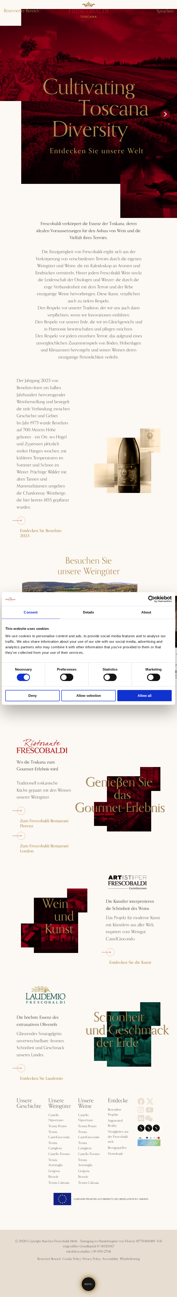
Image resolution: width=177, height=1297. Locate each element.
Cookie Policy (71, 1259)
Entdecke (118, 1100)
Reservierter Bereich (21, 10)
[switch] (66, 677)
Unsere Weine (86, 1103)
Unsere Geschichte (29, 1103)
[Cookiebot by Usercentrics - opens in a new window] (151, 599)
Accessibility (110, 1259)
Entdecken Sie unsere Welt (97, 151)
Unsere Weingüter (59, 1103)
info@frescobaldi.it (78, 1251)
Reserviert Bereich (49, 1259)
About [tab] (146, 612)
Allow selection (88, 696)
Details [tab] (88, 612)
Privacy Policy (92, 1259)
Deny (32, 696)
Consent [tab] (31, 612)
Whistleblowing (130, 1259)
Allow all (144, 696)
